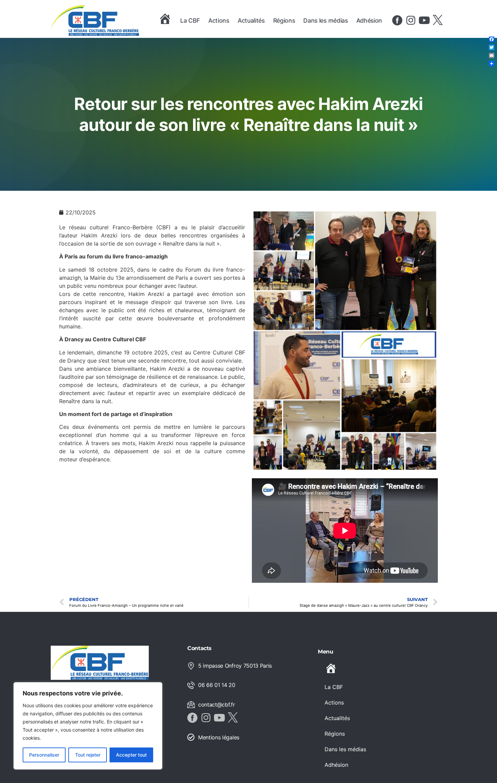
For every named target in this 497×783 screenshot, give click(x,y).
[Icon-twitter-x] (438, 20)
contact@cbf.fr (216, 704)
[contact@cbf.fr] (191, 704)
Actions (218, 20)
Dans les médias (325, 20)
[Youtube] (424, 20)
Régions (284, 20)
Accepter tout (131, 755)
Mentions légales (218, 737)
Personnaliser (44, 755)
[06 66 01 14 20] (191, 685)
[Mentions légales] (191, 737)
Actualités (251, 20)
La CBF (190, 20)
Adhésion (369, 20)
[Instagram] (411, 20)
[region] (88, 725)
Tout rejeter (87, 755)
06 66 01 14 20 (216, 685)
